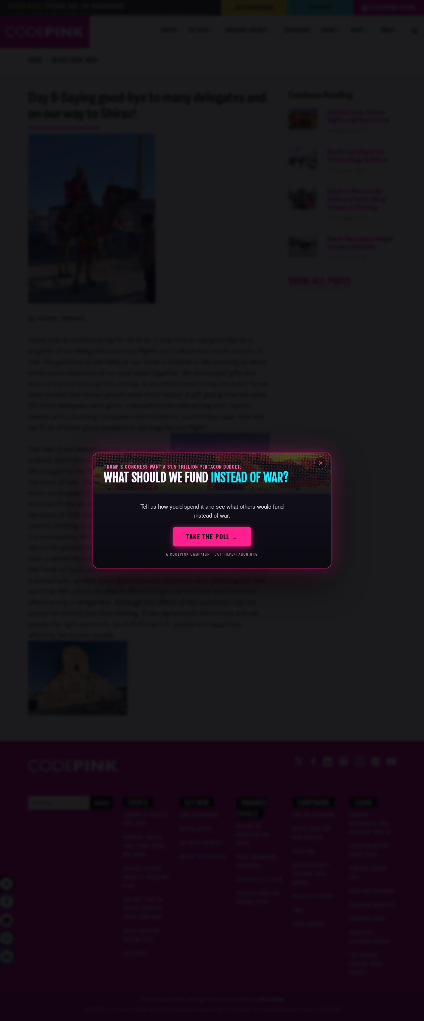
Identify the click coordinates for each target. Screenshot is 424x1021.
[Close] (320, 462)
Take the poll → (212, 536)
